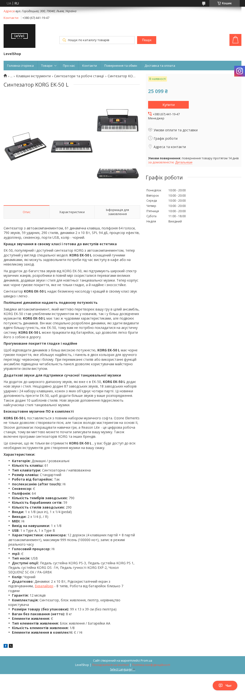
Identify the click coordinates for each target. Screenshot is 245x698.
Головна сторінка (20, 65)
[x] (11, 646)
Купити (168, 104)
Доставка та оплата (160, 65)
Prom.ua (146, 661)
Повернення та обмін (120, 65)
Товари (46, 65)
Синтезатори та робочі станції (79, 76)
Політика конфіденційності (151, 665)
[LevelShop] (19, 36)
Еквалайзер (44, 586)
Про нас (69, 65)
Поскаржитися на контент (110, 665)
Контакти (89, 65)
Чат (229, 685)
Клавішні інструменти (33, 76)
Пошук (146, 40)
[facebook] (6, 646)
